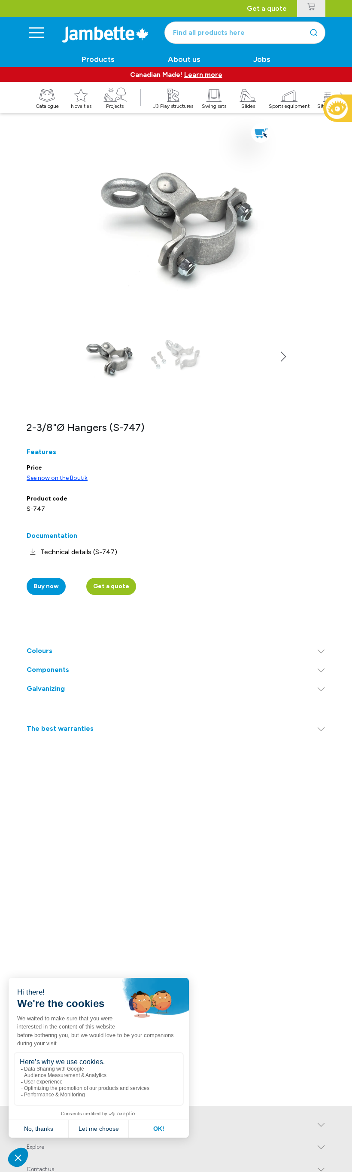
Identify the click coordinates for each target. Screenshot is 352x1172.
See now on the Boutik (57, 478)
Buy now (46, 586)
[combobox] (244, 32)
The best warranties (60, 728)
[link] (72, 551)
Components (48, 669)
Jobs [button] (261, 59)
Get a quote (267, 8)
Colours (39, 651)
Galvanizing (46, 688)
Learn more (203, 74)
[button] (283, 356)
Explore (35, 1147)
